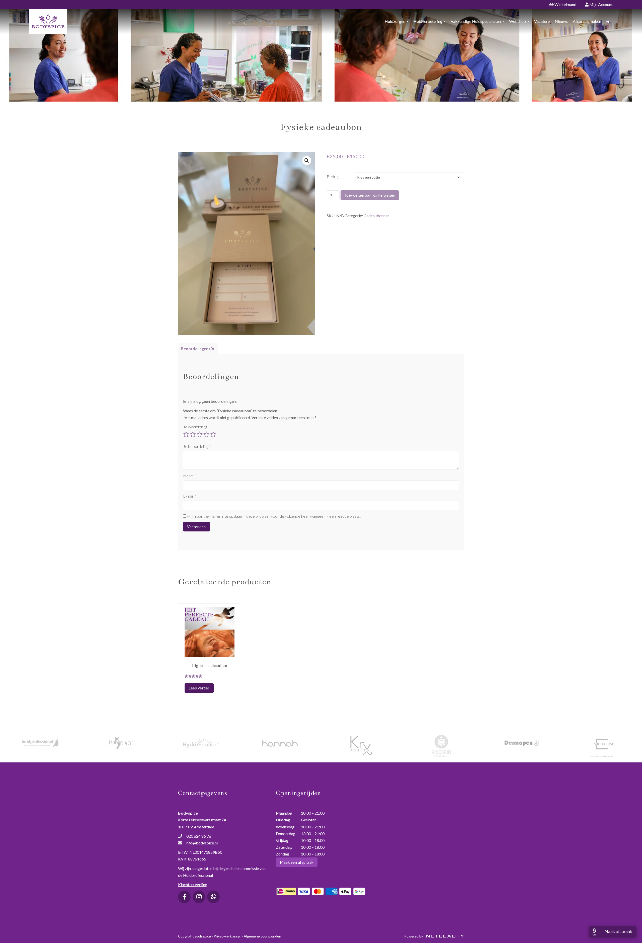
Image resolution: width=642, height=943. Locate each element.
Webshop (517, 21)
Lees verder (199, 688)
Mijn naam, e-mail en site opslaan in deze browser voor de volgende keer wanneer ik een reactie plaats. (274, 516)
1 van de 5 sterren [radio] (186, 434)
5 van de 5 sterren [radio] (213, 434)
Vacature (542, 21)
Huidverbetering (428, 21)
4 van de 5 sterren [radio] (206, 434)
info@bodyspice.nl (202, 842)
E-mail (189, 496)
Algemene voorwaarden (262, 936)
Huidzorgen (395, 21)
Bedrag (333, 176)
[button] (306, 160)
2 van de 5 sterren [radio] (193, 434)
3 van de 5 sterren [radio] (200, 434)
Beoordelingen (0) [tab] (197, 348)
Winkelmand (565, 4)
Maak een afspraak (296, 862)
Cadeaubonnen (376, 215)
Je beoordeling (197, 446)
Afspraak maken (587, 21)
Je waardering (196, 426)
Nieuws (561, 21)
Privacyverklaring (227, 936)
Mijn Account (601, 4)
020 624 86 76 (198, 836)
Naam (189, 475)
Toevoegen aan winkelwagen (369, 195)
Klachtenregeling (192, 884)
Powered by (414, 936)
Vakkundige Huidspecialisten (476, 21)
